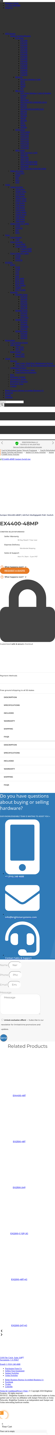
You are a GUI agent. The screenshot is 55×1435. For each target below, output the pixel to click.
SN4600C (24, 327)
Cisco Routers (16, 237)
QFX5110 (24, 139)
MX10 (23, 98)
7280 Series (20, 217)
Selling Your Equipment (14, 1371)
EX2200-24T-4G (19, 1325)
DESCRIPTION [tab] (10, 697)
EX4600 (23, 66)
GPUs (12, 265)
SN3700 (23, 315)
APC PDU (19, 349)
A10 (17, 272)
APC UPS (19, 347)
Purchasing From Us (13, 1368)
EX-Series (19, 38)
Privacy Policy (23, 1391)
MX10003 (24, 100)
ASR (17, 240)
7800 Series (20, 221)
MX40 (23, 118)
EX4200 (23, 54)
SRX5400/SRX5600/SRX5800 (33, 169)
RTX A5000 (20, 290)
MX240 (23, 114)
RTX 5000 (19, 281)
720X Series (20, 210)
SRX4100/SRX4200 (28, 164)
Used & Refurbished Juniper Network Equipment (19, 450)
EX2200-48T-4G (19, 1279)
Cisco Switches (16, 242)
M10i (22, 82)
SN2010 (23, 297)
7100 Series (20, 203)
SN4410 (23, 322)
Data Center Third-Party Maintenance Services (34, 363)
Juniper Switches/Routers (20, 36)
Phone (4, 974)
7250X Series (20, 212)
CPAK (18, 256)
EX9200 (23, 75)
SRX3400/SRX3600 (28, 162)
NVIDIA (9, 262)
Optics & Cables (17, 171)
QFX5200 (24, 146)
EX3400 (23, 50)
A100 (17, 269)
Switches (14, 292)
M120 (22, 84)
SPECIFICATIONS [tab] (12, 705)
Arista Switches (16, 187)
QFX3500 (24, 134)
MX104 (23, 105)
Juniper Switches (12, 1373)
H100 (17, 267)
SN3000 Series (21, 311)
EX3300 (23, 47)
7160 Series (20, 208)
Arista (7, 185)
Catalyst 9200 (26, 249)
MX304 (23, 116)
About (7, 359)
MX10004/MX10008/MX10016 (33, 102)
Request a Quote (12, 3)
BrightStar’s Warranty (19, 381)
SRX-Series (20, 150)
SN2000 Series (21, 295)
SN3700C (24, 317)
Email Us (9, 8)
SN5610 (23, 338)
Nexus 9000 (20, 244)
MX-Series (19, 91)
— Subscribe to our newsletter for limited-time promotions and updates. (22, 1024)
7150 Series (20, 205)
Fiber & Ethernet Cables (25, 370)
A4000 (18, 288)
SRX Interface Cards (28, 153)
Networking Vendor (18, 379)
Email (4, 984)
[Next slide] (53, 444)
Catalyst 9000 (20, 246)
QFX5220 (24, 148)
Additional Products (18, 368)
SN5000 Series (21, 331)
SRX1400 (24, 157)
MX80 (23, 125)
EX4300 (23, 56)
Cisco (7, 235)
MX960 (23, 127)
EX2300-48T (19, 1141)
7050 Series (20, 196)
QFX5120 (24, 141)
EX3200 (23, 45)
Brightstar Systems (17, 377)
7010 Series (20, 189)
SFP (17, 178)
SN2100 (23, 299)
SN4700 (23, 329)
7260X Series (20, 214)
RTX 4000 (19, 278)
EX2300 (23, 43)
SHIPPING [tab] (8, 729)
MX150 (23, 107)
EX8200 (23, 72)
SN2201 (23, 301)
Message (5, 992)
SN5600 (23, 336)
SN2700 (23, 306)
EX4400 (23, 59)
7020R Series (20, 192)
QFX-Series (20, 130)
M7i (22, 88)
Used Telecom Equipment (25, 372)
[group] (27, 444)
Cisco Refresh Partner (19, 343)
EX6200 (23, 68)
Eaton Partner (15, 352)
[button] (19, 1331)
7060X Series (20, 201)
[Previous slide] (2, 444)
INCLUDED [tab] (9, 713)
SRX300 (24, 155)
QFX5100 (24, 137)
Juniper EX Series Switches (36, 452)
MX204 (23, 111)
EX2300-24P (19, 1187)
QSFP (17, 175)
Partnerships (10, 340)
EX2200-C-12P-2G (19, 1233)
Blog (12, 375)
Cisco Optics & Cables (19, 253)
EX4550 (23, 63)
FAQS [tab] (6, 737)
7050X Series (20, 198)
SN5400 (23, 333)
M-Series (19, 77)
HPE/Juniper (10, 34)
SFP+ (17, 180)
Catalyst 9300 (26, 251)
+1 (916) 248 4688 (12, 5)
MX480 (23, 121)
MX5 (22, 123)
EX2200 (23, 40)
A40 (17, 276)
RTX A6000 (20, 285)
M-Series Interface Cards (30, 79)
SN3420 (23, 313)
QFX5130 (24, 143)
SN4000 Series (21, 320)
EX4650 (23, 70)
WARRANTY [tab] (9, 721)
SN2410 (23, 304)
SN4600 (23, 324)
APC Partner (15, 345)
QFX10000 (25, 132)
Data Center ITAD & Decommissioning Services (35, 365)
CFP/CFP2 (19, 173)
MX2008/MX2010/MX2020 (32, 109)
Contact (13, 386)
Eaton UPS (19, 354)
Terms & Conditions (8, 1391)
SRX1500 (24, 159)
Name (4, 965)
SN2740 (23, 308)
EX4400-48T (19, 1095)
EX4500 (23, 61)
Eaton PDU (20, 356)
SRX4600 (24, 166)
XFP (17, 182)
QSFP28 (18, 228)
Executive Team (16, 384)
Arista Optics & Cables (19, 224)
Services (13, 361)
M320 (22, 86)
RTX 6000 (19, 283)
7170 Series (20, 194)
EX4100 (23, 52)
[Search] (2, 405)
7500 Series (20, 219)
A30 (17, 274)
